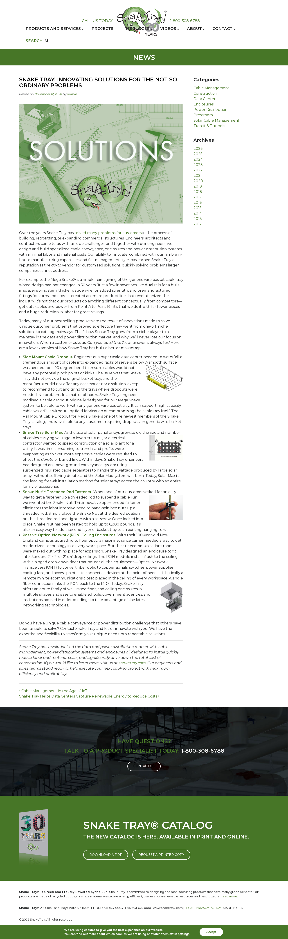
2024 (198, 159)
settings (183, 934)
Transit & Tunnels (209, 126)
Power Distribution (210, 109)
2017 (198, 197)
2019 (198, 186)
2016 (198, 202)
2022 (198, 170)
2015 (198, 208)
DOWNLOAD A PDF (105, 855)
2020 (198, 181)
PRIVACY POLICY (208, 908)
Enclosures (204, 104)
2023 (198, 165)
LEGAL (189, 908)
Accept (211, 932)
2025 (198, 154)
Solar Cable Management (216, 120)
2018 (198, 192)
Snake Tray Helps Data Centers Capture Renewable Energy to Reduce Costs (88, 696)
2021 (198, 175)
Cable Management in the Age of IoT (54, 691)
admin (72, 94)
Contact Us (144, 766)
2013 (198, 219)
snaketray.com (132, 663)
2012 (198, 224)
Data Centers (205, 99)
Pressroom (203, 115)
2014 (198, 213)
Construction (205, 93)
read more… (230, 896)
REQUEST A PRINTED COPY (161, 855)
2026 (198, 148)
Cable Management (211, 88)
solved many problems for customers (108, 233)
